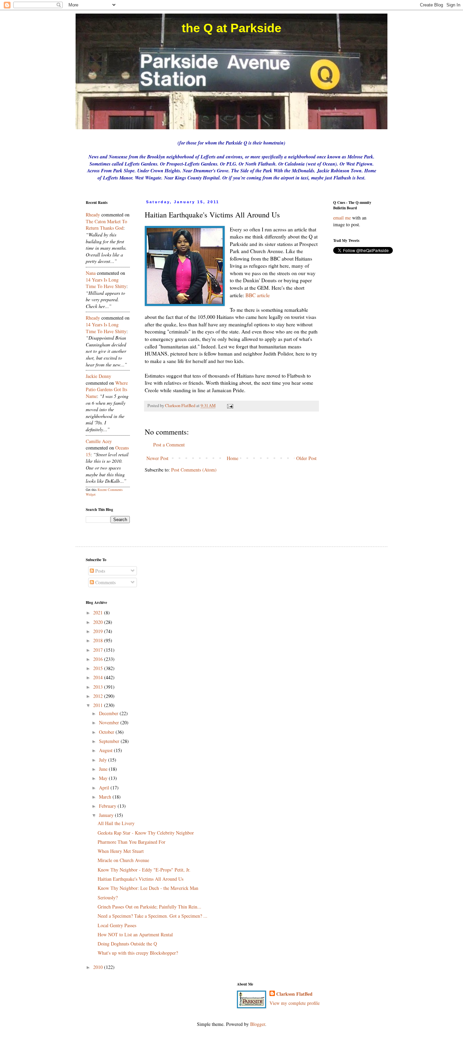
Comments (105, 582)
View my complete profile (294, 1003)
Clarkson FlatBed (294, 994)
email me (342, 217)
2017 (98, 650)
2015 (98, 668)
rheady (93, 214)
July (103, 760)
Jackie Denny (98, 376)
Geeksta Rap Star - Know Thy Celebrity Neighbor (146, 832)
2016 (98, 659)
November (109, 722)
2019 (98, 631)
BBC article (257, 295)
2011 (98, 705)
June (104, 769)
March (106, 797)
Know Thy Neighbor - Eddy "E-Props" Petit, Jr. (144, 869)
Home (232, 458)
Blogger (257, 1024)
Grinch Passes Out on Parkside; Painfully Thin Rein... (149, 906)
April (104, 787)
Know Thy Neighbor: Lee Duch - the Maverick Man (148, 888)
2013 (98, 687)
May (104, 778)
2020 (98, 622)
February (108, 806)
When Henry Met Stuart (121, 851)
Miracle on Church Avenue (123, 860)
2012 (98, 696)
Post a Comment (169, 444)
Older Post (306, 458)
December (109, 713)
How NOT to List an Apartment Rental (135, 934)
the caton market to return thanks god (106, 224)
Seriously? (108, 897)
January (107, 815)
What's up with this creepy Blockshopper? (138, 953)
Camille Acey (99, 441)
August (106, 750)
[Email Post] (229, 405)
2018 (98, 640)
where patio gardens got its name (107, 389)
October (107, 732)
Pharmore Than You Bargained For (131, 842)
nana (91, 273)
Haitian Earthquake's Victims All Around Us (140, 879)
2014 (98, 677)
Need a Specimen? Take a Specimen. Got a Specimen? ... (152, 916)
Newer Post (157, 458)
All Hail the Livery (116, 823)
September (110, 741)
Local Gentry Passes (117, 925)
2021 (98, 612)
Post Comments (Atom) (194, 469)
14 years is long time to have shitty (106, 283)
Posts (99, 571)
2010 (98, 967)
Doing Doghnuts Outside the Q (127, 943)
